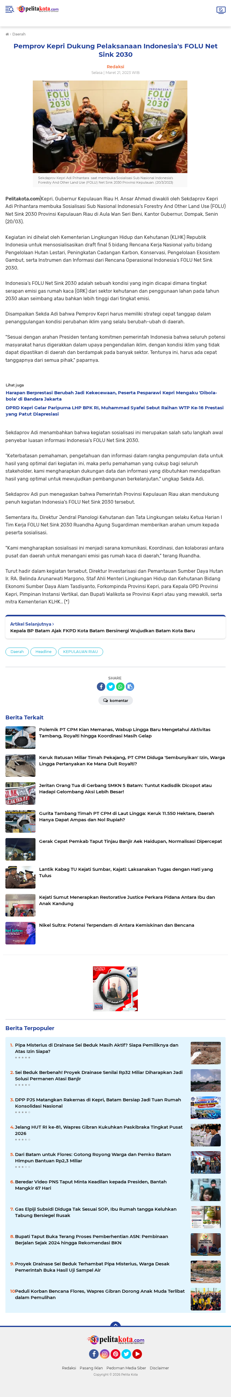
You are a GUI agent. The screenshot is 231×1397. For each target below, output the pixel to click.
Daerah (17, 651)
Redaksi (69, 1368)
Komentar (118, 700)
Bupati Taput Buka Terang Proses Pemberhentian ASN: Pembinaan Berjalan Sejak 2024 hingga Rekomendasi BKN (91, 1240)
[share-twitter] (110, 686)
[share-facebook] (101, 686)
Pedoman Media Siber (126, 1368)
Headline (43, 651)
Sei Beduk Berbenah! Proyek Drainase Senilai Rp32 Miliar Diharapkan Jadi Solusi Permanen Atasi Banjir (99, 1075)
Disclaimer (159, 1368)
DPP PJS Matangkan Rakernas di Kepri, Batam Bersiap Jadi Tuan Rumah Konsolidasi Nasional (98, 1103)
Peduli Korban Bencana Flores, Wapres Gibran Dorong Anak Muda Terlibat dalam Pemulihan (100, 1294)
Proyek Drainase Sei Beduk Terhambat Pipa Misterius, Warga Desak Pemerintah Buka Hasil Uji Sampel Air (92, 1267)
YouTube (141, 1361)
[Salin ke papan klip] (130, 686)
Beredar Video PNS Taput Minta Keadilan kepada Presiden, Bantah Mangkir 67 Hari (91, 1185)
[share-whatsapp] (120, 686)
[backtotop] (115, 1327)
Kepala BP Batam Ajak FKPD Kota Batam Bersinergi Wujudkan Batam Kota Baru (102, 630)
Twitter (129, 1361)
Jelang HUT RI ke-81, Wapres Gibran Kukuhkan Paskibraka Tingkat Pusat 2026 (99, 1130)
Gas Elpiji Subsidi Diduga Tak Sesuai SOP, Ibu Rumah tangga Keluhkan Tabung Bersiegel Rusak (96, 1212)
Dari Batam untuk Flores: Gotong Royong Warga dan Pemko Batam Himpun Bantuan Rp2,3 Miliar (93, 1157)
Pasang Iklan (91, 1368)
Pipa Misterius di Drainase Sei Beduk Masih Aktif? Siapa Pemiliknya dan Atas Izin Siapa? (96, 1048)
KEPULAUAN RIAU (80, 651)
